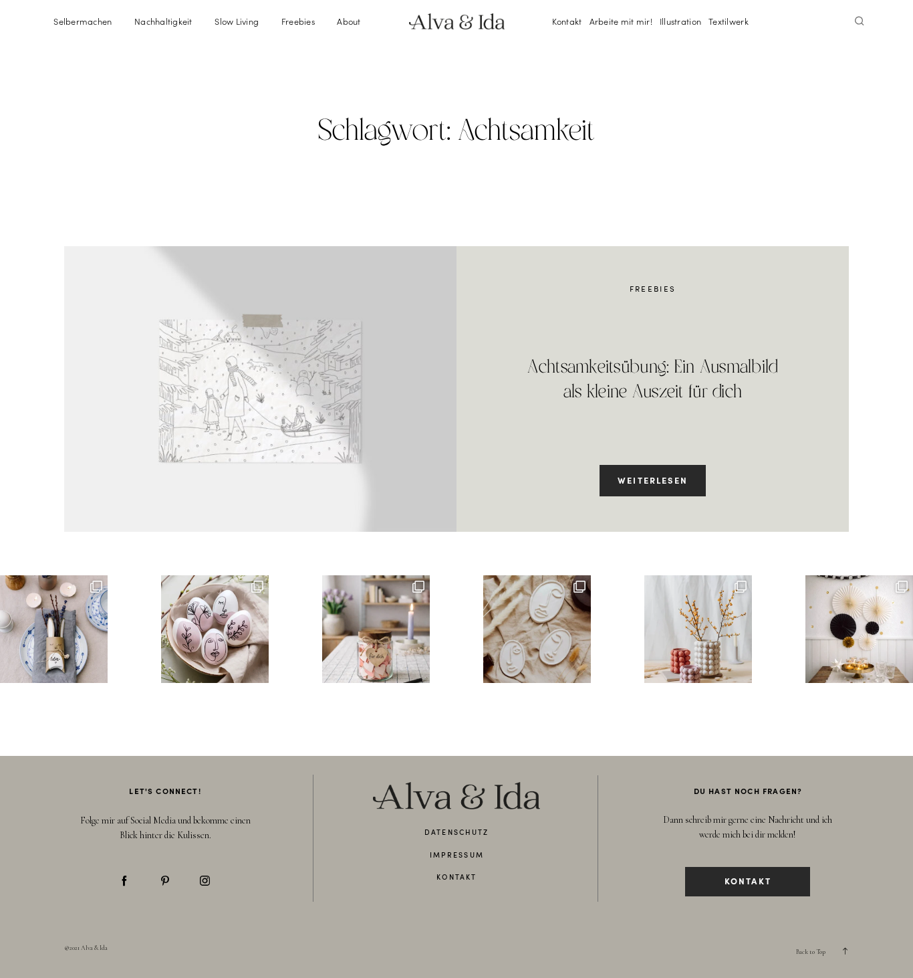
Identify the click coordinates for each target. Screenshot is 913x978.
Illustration (680, 21)
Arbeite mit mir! (621, 21)
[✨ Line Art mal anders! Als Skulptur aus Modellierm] (537, 629)
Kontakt (567, 21)
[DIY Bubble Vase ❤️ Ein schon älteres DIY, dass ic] (698, 629)
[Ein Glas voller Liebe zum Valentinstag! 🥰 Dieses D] (376, 629)
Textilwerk (728, 21)
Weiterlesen (653, 480)
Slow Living (237, 21)
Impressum (457, 855)
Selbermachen (82, 21)
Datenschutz (456, 832)
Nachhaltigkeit (163, 21)
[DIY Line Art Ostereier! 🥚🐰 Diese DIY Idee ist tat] (215, 629)
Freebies (298, 21)
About (348, 21)
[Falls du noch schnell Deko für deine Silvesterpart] (859, 629)
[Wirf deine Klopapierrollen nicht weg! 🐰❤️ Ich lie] (54, 629)
